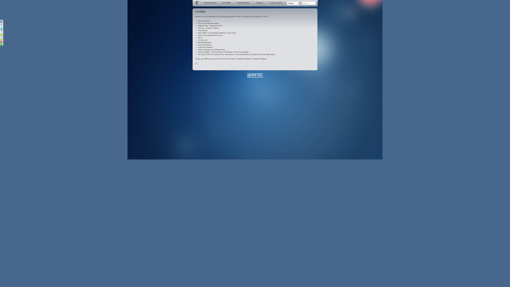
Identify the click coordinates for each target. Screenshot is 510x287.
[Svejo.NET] (1, 40)
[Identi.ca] (1, 42)
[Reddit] (1, 38)
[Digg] (1, 32)
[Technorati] (1, 35)
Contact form (276, 3)
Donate (259, 3)
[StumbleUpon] (1, 30)
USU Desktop (210, 3)
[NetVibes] (1, 45)
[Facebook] (1, 22)
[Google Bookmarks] (1, 25)
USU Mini (226, 3)
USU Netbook (243, 3)
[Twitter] (1, 27)
